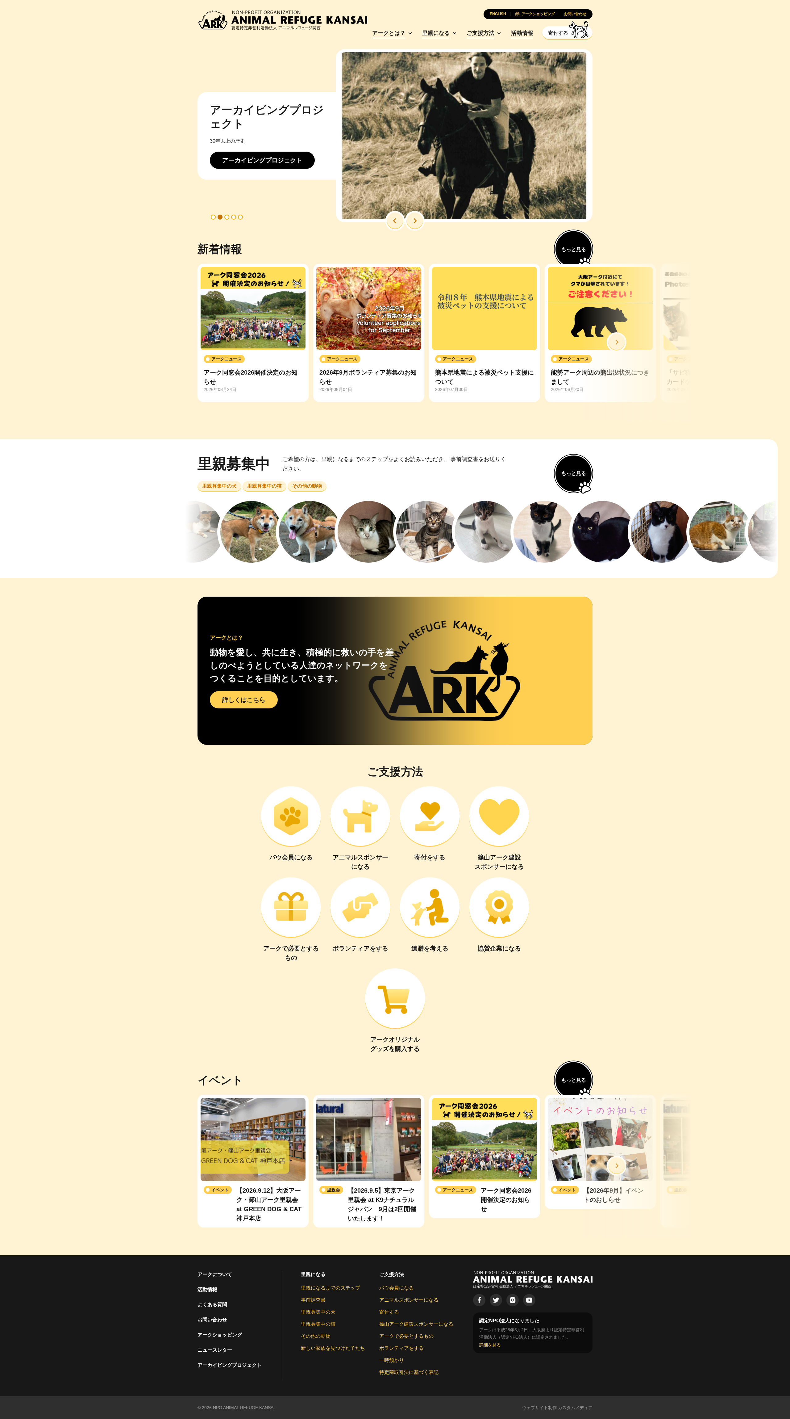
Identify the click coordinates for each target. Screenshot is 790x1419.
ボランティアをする (401, 1348)
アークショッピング (220, 1334)
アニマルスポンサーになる (409, 1300)
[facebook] (479, 1300)
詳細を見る (490, 1344)
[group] (253, 333)
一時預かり (391, 1360)
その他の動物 (316, 1336)
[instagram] (512, 1300)
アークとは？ (388, 33)
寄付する (389, 1312)
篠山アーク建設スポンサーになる (416, 1324)
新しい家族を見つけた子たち (333, 1348)
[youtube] (529, 1300)
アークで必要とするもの (406, 1336)
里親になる (436, 33)
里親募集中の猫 (318, 1324)
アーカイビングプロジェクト (230, 1365)
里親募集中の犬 (318, 1312)
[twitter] (496, 1300)
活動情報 (522, 33)
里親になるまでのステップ (330, 1288)
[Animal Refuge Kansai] (282, 20)
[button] (395, 221)
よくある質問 (212, 1304)
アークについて (215, 1274)
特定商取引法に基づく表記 (409, 1372)
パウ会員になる (396, 1288)
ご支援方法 (480, 33)
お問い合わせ (212, 1319)
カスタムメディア (575, 1407)
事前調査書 (313, 1300)
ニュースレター (215, 1350)
